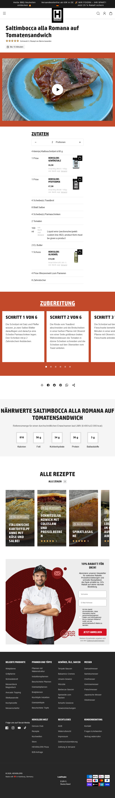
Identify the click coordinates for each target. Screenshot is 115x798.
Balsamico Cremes (66, 674)
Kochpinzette (11, 703)
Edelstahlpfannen (39, 687)
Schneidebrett (12, 679)
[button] (4, 13)
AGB (60, 726)
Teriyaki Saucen (65, 668)
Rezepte (35, 731)
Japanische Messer (93, 695)
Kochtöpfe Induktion (41, 697)
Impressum (63, 736)
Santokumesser (91, 674)
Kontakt (87, 726)
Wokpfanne (11, 668)
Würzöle (61, 684)
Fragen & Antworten (93, 731)
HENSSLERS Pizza (40, 747)
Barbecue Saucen (66, 689)
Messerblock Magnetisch (11, 685)
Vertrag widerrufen (92, 736)
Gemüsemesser (91, 684)
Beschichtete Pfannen (41, 682)
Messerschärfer (12, 708)
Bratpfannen (37, 692)
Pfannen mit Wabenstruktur (38, 669)
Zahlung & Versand (66, 747)
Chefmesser (89, 679)
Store (34, 742)
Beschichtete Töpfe (40, 708)
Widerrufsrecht (64, 731)
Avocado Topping (13, 692)
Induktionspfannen (40, 676)
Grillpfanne (10, 674)
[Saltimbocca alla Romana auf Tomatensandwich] (57, 89)
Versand (64, 171)
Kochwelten (37, 736)
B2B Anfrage (37, 752)
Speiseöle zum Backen (64, 696)
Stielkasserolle (12, 698)
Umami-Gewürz (65, 679)
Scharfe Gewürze (65, 703)
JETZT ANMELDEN (92, 632)
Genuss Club (37, 726)
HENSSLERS (17, 773)
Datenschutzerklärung (68, 742)
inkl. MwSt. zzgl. (54, 171)
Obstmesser (89, 700)
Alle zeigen (55, 481)
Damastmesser (91, 668)
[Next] (102, 518)
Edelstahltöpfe (38, 702)
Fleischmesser (90, 689)
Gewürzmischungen (67, 708)
